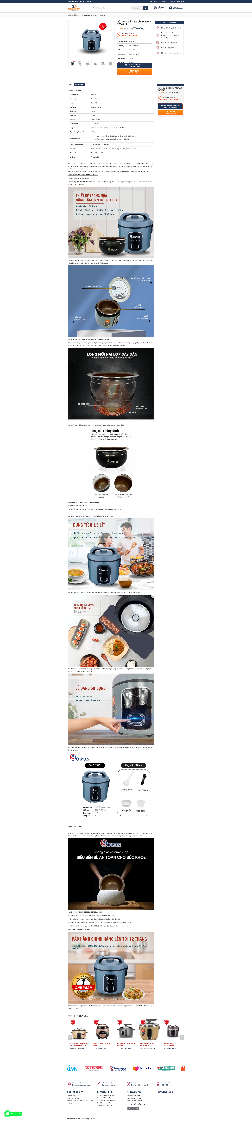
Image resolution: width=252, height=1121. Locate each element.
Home (71, 15)
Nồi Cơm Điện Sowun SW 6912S (172, 1044)
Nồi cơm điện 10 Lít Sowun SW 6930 (102, 1044)
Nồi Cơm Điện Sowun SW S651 (78, 1044)
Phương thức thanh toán (104, 1105)
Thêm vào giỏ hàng (135, 65)
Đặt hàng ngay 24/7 (129, 35)
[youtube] (133, 1108)
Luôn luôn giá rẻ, (107, 1083)
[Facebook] (129, 1108)
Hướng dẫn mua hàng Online (106, 1095)
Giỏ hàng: (161, 7)
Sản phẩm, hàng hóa (78, 1083)
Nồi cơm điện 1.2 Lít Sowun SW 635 (147, 1044)
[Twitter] (137, 1108)
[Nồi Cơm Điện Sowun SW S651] (79, 1040)
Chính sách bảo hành (103, 1098)
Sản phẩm (162, 9)
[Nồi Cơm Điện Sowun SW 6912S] (173, 1040)
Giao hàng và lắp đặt (103, 1103)
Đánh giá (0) (79, 84)
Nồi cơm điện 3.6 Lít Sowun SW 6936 (124, 1044)
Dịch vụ (133, 1083)
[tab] (70, 84)
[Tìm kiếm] (145, 8)
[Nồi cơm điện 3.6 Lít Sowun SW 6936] (126, 1040)
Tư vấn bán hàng (166, 1083)
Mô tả (70, 84)
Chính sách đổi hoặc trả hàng (106, 1100)
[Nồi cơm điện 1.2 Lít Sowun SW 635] (149, 1040)
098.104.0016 (178, 9)
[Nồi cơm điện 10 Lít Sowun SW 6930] (102, 1040)
